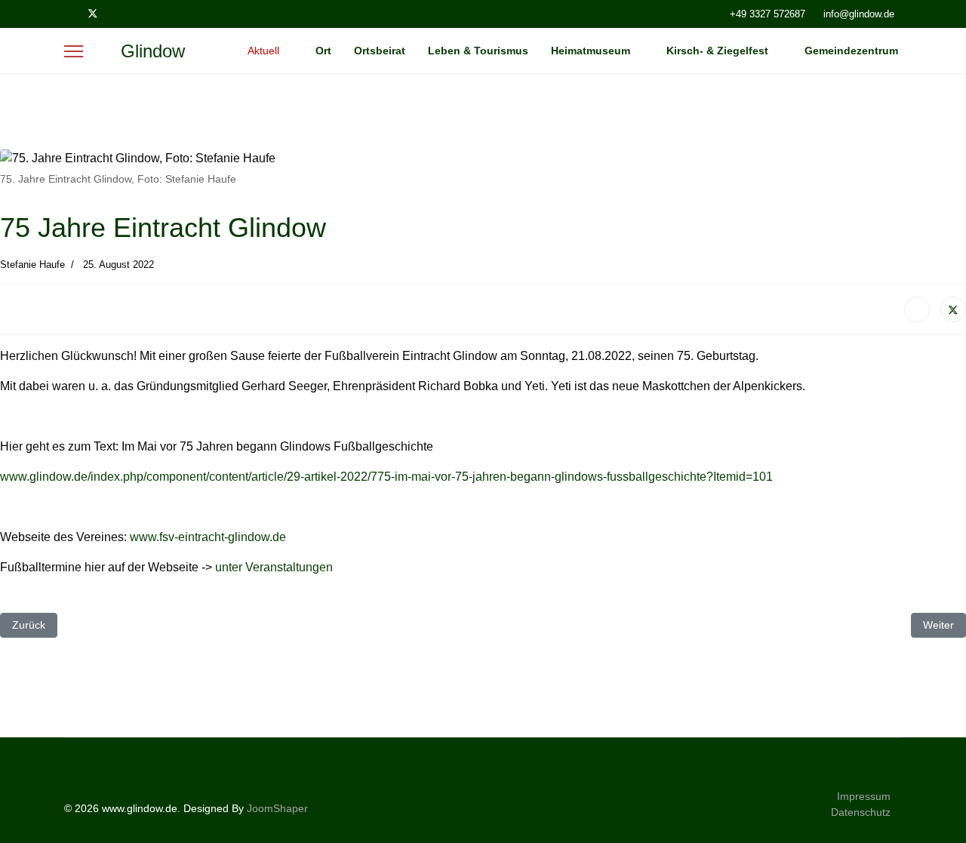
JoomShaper (277, 808)
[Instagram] (117, 14)
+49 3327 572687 (767, 14)
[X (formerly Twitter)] (953, 309)
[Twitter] (93, 14)
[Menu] (73, 51)
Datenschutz (861, 812)
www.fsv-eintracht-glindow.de (208, 537)
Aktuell (263, 51)
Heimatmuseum (590, 51)
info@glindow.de (858, 14)
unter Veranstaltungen (274, 567)
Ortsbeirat (379, 51)
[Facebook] (68, 14)
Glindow (153, 51)
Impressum (864, 796)
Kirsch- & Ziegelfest (717, 51)
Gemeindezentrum (851, 51)
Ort (323, 51)
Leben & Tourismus (478, 51)
